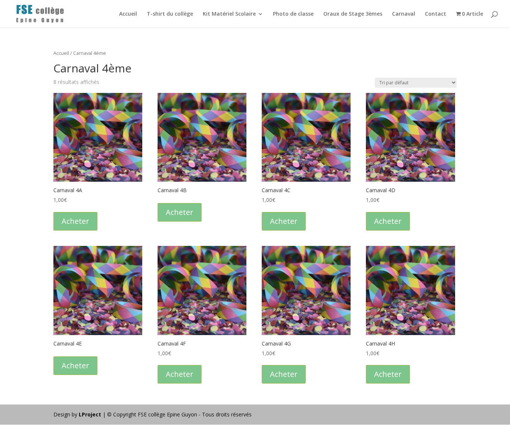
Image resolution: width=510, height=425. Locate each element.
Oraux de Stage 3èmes (352, 14)
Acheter (75, 221)
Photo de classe (293, 14)
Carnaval (403, 14)
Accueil (128, 14)
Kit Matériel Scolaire (229, 14)
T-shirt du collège (170, 14)
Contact (435, 14)
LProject (91, 414)
